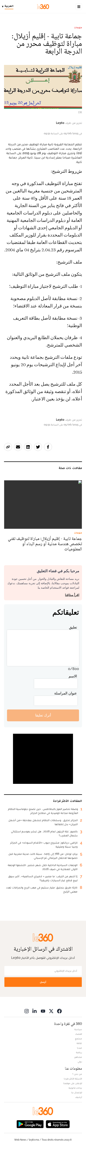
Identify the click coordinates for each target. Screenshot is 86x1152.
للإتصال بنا (76, 1092)
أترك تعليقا (43, 715)
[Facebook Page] (59, 1011)
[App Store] (58, 1124)
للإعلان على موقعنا (72, 1083)
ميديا (79, 1047)
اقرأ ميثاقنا (72, 595)
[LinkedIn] (34, 1011)
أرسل (43, 981)
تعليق (73, 627)
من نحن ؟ (77, 1074)
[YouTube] (43, 1011)
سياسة (78, 1029)
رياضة (79, 1052)
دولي (80, 1061)
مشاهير (78, 1057)
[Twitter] (51, 1011)
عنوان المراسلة (65, 693)
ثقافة (79, 1043)
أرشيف (78, 1097)
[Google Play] (30, 1124)
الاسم (73, 676)
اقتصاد (78, 1034)
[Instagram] (26, 1011)
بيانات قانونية (75, 1087)
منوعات (78, 27)
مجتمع (78, 1038)
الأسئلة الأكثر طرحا (73, 1078)
